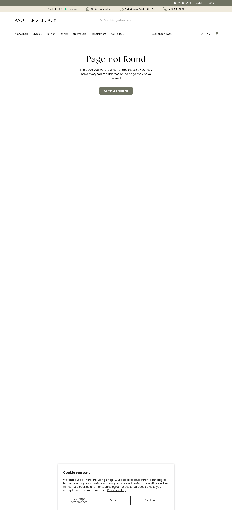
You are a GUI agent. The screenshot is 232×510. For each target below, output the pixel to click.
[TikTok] (187, 3)
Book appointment (162, 34)
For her (51, 34)
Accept (114, 500)
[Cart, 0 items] (215, 34)
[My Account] (202, 34)
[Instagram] (179, 3)
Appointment (99, 34)
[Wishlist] (208, 34)
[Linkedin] (191, 3)
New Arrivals (21, 34)
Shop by (37, 34)
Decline (150, 500)
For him (64, 34)
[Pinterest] (183, 3)
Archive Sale (79, 34)
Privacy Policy (116, 490)
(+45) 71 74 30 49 (176, 9)
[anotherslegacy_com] (35, 20)
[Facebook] (175, 3)
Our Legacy (117, 34)
